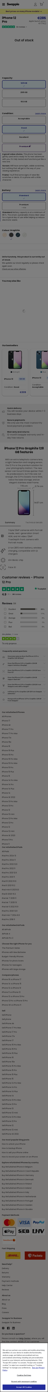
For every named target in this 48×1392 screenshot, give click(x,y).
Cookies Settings (24, 1375)
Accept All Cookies (24, 1387)
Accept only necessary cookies (24, 1381)
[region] (24, 1367)
